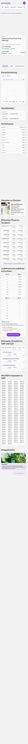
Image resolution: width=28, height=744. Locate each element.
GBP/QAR (4, 408)
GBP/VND (4, 443)
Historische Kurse (19, 66)
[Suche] (24, 7)
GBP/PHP (10, 426)
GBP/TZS (3, 436)
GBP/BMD (22, 386)
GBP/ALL (16, 381)
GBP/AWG (22, 383)
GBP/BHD (22, 385)
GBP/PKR (4, 424)
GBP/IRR (3, 402)
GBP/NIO (16, 420)
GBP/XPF (4, 392)
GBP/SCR (4, 431)
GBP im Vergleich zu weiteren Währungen (14, 263)
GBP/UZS (4, 442)
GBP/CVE (16, 406)
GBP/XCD (22, 422)
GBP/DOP (22, 394)
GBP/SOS (22, 431)
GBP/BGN (10, 390)
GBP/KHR (4, 406)
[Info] (4, 76)
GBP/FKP (16, 395)
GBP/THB (10, 436)
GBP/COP (16, 408)
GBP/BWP (16, 388)
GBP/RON (4, 427)
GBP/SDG (22, 433)
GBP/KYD (22, 404)
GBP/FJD (22, 395)
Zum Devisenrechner (13, 334)
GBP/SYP (22, 434)
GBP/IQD (22, 401)
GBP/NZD (10, 420)
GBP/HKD (4, 401)
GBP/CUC (10, 410)
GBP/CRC (22, 392)
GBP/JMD (22, 402)
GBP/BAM (4, 410)
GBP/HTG (16, 399)
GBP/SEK (10, 429)
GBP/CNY (16, 392)
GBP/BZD (16, 386)
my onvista (13, 7)
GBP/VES (22, 442)
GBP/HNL (22, 399)
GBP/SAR (4, 429)
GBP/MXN (16, 417)
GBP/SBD (16, 427)
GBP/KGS (4, 411)
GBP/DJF (16, 394)
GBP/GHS (10, 397)
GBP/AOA (4, 383)
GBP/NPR (22, 418)
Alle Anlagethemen (19, 473)
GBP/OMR (16, 422)
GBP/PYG (22, 424)
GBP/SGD (16, 431)
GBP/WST (22, 427)
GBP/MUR (22, 415)
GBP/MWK (22, 413)
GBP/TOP (16, 436)
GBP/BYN (10, 443)
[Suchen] (23, 79)
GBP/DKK (4, 394)
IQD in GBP (23, 52)
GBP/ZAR (16, 433)
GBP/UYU (22, 440)
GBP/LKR (4, 433)
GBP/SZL (16, 434)
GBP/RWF (22, 426)
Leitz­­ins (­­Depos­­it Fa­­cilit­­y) (9, 365)
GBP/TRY (16, 438)
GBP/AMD (16, 383)
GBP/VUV (16, 442)
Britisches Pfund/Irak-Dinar (16, 13)
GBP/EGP (10, 381)
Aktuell (7, 7)
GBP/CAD (10, 406)
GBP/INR (9, 401)
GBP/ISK (9, 402)
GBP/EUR (10, 395)
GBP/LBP (22, 411)
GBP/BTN (4, 388)
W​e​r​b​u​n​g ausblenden (18, 23)
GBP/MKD (4, 417)
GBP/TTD (22, 436)
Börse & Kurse (3, 13)
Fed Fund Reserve (7, 352)
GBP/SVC (4, 395)
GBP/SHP (10, 433)
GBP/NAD (16, 418)
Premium (19, 7)
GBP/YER (10, 404)
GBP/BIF (15, 390)
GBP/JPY (3, 404)
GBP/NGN (22, 420)
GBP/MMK (10, 418)
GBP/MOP (10, 413)
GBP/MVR (10, 415)
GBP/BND (4, 390)
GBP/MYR (4, 415)
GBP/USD (10, 442)
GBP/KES (10, 408)
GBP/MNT (4, 418)
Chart (11, 66)
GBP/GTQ (22, 397)
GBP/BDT (4, 386)
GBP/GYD (10, 399)
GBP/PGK (16, 424)
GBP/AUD (10, 385)
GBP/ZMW (22, 410)
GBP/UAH (10, 440)
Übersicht (5, 66)
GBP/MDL (22, 417)
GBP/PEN (4, 426)
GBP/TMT (22, 438)
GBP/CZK (4, 438)
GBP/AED (10, 394)
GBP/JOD (16, 404)
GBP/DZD (22, 381)
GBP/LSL (16, 411)
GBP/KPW (4, 422)
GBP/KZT (22, 406)
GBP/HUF (16, 440)
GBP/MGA (16, 413)
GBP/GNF (4, 399)
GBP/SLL (9, 431)
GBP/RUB (10, 427)
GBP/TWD (4, 420)
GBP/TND (10, 438)
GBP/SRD (10, 434)
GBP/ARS (10, 383)
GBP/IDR (15, 401)
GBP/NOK (10, 422)
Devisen (8, 13)
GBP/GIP (15, 397)
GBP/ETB (4, 385)
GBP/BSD (16, 385)
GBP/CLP (10, 392)
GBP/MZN (10, 417)
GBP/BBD (10, 386)
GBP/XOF (22, 390)
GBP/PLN (16, 426)
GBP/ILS (15, 402)
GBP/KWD (16, 410)
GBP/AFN (4, 381)
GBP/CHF (16, 429)
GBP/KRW (4, 434)
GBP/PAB (10, 424)
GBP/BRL (22, 388)
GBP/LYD (4, 413)
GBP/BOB (10, 388)
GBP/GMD (4, 397)
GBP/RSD (22, 429)
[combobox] (13, 79)
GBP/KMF (22, 408)
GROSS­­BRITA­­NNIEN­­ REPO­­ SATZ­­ (11, 358)
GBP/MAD (16, 415)
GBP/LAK (10, 411)
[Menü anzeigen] (2, 7)
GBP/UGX (4, 440)
